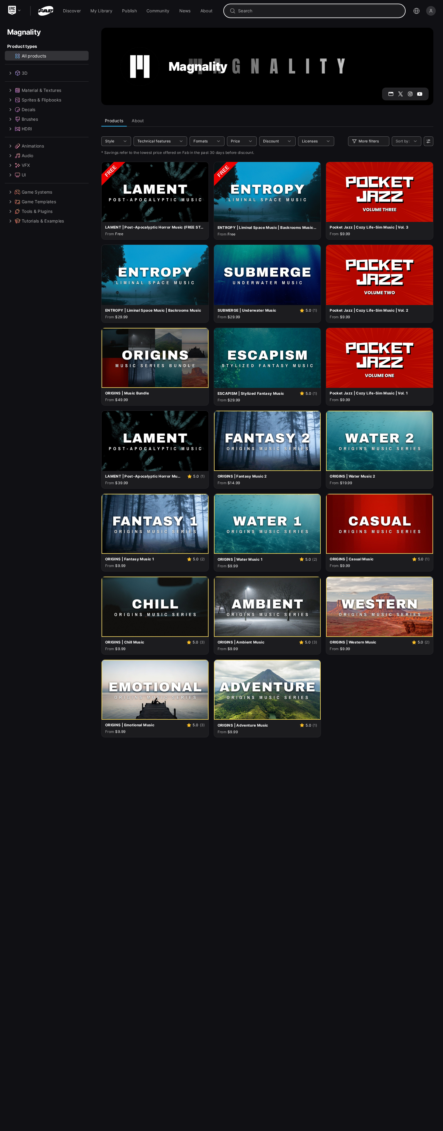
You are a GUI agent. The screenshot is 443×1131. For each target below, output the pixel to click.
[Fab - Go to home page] (45, 11)
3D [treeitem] (25, 73)
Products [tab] (114, 120)
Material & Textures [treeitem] (41, 90)
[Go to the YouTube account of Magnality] (419, 94)
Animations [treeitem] (33, 145)
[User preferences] (428, 141)
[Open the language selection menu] (416, 11)
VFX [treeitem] (26, 165)
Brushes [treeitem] (30, 119)
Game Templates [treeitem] (39, 201)
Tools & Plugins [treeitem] (37, 211)
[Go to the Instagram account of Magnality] (410, 94)
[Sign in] (431, 11)
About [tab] (138, 120)
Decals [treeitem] (29, 109)
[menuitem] (72, 11)
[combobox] (318, 11)
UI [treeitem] (24, 174)
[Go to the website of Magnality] (390, 94)
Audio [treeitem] (27, 155)
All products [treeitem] (34, 55)
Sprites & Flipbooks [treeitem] (41, 99)
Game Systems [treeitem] (37, 192)
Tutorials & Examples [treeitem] (43, 220)
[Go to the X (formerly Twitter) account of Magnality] (400, 94)
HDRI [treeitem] (27, 128)
